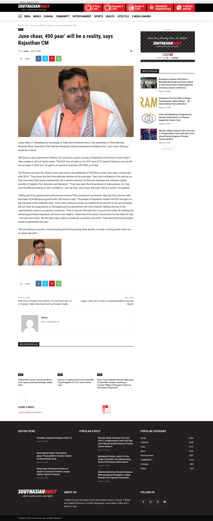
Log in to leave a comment (30, 412)
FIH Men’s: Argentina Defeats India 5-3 (54, 438)
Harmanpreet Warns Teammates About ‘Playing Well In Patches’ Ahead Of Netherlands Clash (54, 456)
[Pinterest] (52, 58)
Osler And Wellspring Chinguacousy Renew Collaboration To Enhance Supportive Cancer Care (175, 117)
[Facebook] (38, 58)
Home (20, 25)
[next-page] (24, 395)
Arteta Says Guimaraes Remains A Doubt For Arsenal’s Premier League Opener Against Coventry (53, 471)
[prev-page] (20, 395)
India (27, 25)
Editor (26, 51)
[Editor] (20, 51)
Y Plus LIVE (96, 7)
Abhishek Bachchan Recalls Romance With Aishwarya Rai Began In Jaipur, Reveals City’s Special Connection (115, 475)
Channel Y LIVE (117, 7)
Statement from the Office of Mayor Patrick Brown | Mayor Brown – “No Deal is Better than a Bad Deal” (175, 101)
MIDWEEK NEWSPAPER (163, 7)
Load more (166, 148)
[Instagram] (150, 502)
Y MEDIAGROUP (188, 7)
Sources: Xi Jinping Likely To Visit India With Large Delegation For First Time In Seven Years (76, 382)
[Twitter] (45, 58)
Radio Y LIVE (139, 7)
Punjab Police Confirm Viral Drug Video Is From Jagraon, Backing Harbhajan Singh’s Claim (35, 382)
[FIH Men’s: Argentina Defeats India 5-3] (26, 441)
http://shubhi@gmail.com (50, 322)
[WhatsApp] (58, 58)
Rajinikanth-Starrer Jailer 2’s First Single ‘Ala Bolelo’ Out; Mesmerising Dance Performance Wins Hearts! (114, 459)
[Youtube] (165, 502)
